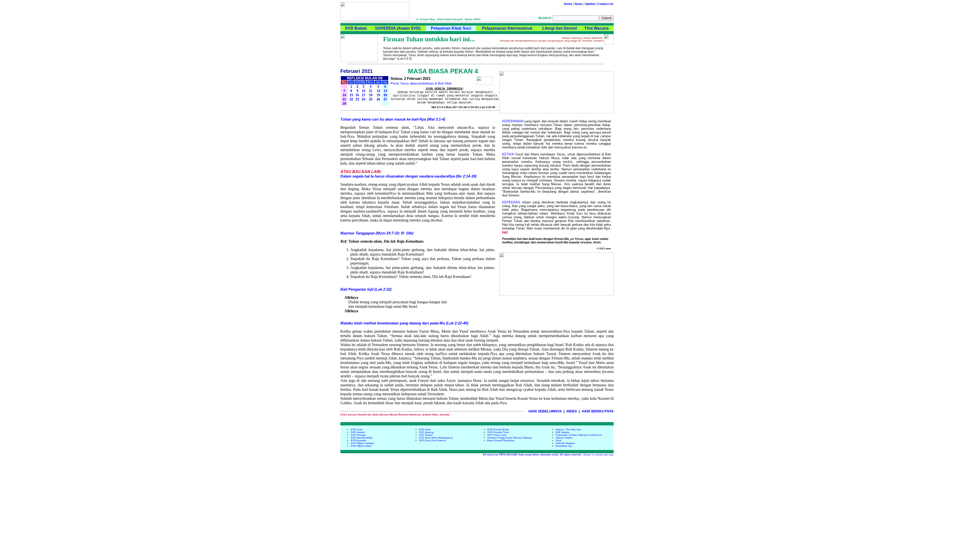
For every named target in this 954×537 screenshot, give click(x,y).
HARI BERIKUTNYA (598, 411)
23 (357, 99)
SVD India (425, 429)
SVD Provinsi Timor (498, 432)
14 (344, 95)
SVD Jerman (358, 432)
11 (370, 91)
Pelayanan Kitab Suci (451, 28)
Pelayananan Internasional (507, 28)
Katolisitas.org (564, 446)
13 (385, 91)
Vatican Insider (564, 437)
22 (351, 99)
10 (363, 91)
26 (378, 99)
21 (344, 99)
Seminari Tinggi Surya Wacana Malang (509, 437)
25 (370, 99)
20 (385, 95)
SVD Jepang (426, 432)
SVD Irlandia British (362, 437)
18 (370, 95)
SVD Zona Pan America (432, 440)
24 (363, 99)
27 (385, 99)
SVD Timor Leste (497, 435)
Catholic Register (565, 443)
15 (351, 95)
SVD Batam (356, 28)
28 (344, 103)
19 (378, 95)
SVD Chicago (358, 435)
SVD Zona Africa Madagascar (436, 437)
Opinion (590, 4)
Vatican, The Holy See (568, 429)
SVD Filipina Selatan (362, 443)
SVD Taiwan (426, 435)
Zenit (558, 440)
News (579, 4)
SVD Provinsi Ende (498, 429)
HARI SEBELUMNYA (544, 411)
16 (357, 95)
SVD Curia (356, 429)
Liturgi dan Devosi (559, 28)
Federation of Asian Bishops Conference (579, 435)
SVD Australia (358, 440)
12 (378, 91)
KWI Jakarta (562, 432)
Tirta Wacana (596, 28)
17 (363, 95)
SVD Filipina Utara (361, 446)
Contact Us (606, 4)
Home (568, 4)
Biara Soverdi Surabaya (501, 440)
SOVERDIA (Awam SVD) (397, 28)
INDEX (571, 411)
